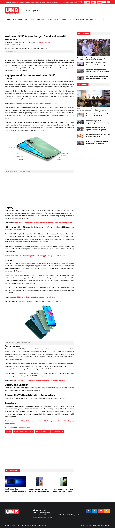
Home (7, 32)
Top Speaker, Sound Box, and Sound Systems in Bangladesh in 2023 (39, 380)
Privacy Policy (17, 525)
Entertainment (30, 19)
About (7, 525)
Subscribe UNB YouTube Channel (18, 428)
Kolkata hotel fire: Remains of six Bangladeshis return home (97, 142)
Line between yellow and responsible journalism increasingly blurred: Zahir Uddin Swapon (98, 122)
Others (101, 19)
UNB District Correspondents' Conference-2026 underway (96, 64)
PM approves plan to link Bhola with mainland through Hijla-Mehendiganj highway (98, 136)
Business (20, 19)
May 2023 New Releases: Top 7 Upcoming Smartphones (34, 297)
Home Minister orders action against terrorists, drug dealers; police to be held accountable (97, 129)
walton (8, 431)
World (49, 19)
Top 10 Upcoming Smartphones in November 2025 (15, 491)
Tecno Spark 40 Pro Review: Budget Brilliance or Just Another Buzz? (63, 491)
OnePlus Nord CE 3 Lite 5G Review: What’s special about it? (35, 103)
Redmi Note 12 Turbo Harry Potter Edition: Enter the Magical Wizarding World (42, 223)
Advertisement (30, 525)
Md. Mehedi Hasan (44, 42)
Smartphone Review (42, 431)
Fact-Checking (91, 19)
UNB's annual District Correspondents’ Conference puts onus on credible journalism (92, 110)
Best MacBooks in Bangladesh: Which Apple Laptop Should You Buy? (39, 256)
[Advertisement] (39, 189)
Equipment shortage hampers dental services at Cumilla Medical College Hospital (97, 71)
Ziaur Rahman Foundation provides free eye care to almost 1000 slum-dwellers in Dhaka (93, 59)
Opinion (63, 19)
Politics (71, 19)
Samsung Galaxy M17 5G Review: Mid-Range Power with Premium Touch (38, 491)
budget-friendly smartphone (23, 431)
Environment (79, 19)
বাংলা (80, 2)
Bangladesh (41, 19)
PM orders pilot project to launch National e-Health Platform (97, 115)
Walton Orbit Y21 (57, 431)
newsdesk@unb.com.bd (42, 517)
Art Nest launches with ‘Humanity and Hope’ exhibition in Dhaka (97, 77)
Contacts (42, 525)
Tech (14, 19)
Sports (8, 19)
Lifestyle (56, 19)
